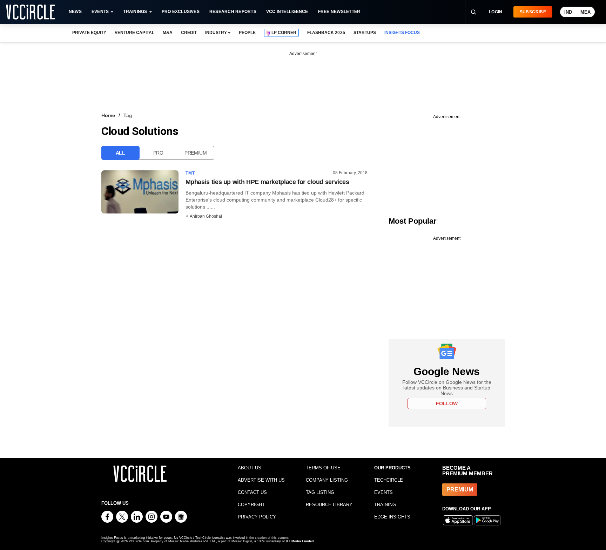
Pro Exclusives (181, 11)
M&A (168, 32)
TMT (190, 173)
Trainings (135, 11)
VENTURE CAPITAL (134, 32)
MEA (585, 12)
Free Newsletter (339, 11)
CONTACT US (252, 492)
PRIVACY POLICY (257, 517)
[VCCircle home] (31, 12)
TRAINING (385, 504)
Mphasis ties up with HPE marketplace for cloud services (267, 181)
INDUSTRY (216, 32)
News (75, 11)
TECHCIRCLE (388, 480)
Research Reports (232, 11)
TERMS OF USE (323, 467)
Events (100, 11)
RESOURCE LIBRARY (329, 504)
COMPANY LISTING (327, 480)
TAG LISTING (320, 492)
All (120, 153)
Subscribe (533, 11)
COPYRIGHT (251, 504)
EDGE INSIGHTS (392, 517)
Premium (195, 153)
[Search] (473, 12)
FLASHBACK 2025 (326, 32)
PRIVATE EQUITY (89, 32)
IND (568, 12)
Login (496, 11)
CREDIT (189, 32)
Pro (158, 153)
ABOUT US (249, 467)
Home (108, 115)
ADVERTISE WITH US (261, 480)
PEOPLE (247, 32)
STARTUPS (365, 32)
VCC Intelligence (287, 11)
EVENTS (383, 492)
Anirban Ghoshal (206, 216)
